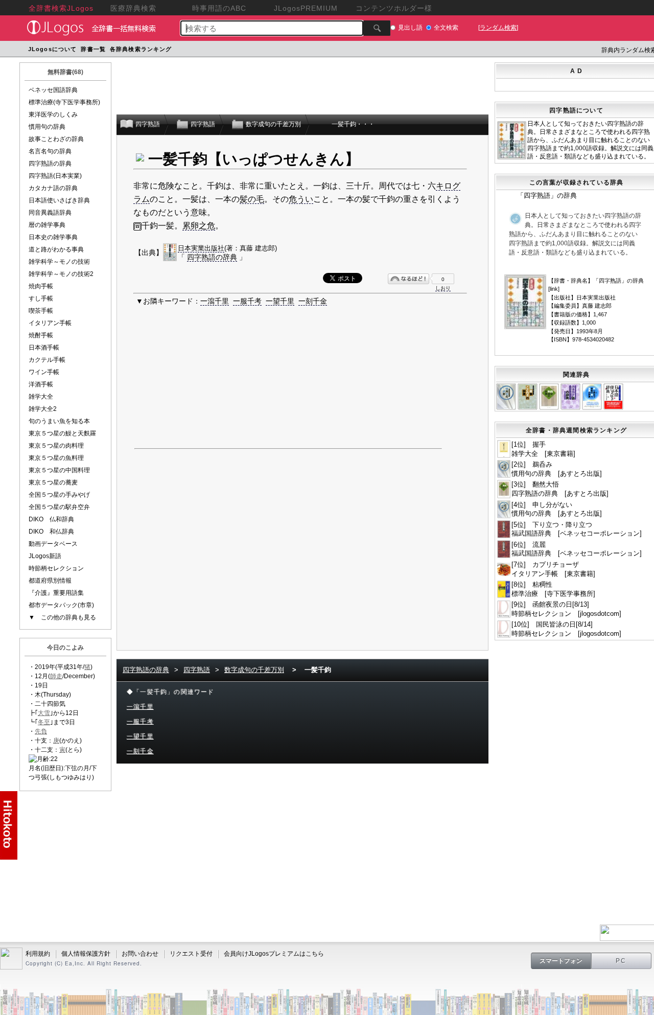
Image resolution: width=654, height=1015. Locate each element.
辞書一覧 (93, 49)
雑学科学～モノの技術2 (61, 274)
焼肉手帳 (41, 286)
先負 (41, 731)
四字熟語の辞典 (50, 163)
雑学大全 (41, 396)
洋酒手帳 (41, 384)
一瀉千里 (214, 301)
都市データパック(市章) (61, 605)
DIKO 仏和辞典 (51, 519)
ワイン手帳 (44, 372)
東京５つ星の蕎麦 (53, 482)
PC (621, 960)
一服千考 (247, 301)
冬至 (44, 722)
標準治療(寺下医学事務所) (64, 102)
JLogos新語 (45, 556)
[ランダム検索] (498, 27)
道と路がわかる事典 (56, 249)
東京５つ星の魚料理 (56, 458)
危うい (301, 199)
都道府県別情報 (50, 580)
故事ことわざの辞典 (56, 139)
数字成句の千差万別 (254, 670)
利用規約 (38, 953)
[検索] (376, 28)
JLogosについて (52, 49)
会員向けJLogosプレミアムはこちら (274, 953)
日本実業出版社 (201, 248)
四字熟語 (196, 670)
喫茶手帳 (41, 310)
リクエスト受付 (191, 953)
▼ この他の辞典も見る (62, 617)
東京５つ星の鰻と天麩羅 (62, 433)
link (554, 289)
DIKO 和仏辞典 (51, 531)
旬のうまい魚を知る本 (59, 421)
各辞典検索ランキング (141, 49)
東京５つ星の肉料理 (56, 445)
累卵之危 (198, 225)
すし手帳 (41, 298)
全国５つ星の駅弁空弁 (59, 507)
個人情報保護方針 (85, 953)
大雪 (44, 713)
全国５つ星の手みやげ (59, 494)
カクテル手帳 (47, 359)
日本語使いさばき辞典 (59, 200)
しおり (443, 288)
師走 (56, 676)
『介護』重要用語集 (56, 592)
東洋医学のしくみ (53, 114)
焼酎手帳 (41, 335)
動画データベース (53, 543)
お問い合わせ (140, 953)
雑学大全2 (43, 408)
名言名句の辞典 (50, 151)
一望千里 (280, 301)
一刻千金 (312, 301)
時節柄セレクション (56, 568)
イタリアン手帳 (50, 323)
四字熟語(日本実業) (55, 175)
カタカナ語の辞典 (53, 188)
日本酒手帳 (44, 347)
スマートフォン (561, 960)
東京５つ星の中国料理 (59, 470)
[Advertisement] (368, 50)
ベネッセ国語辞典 (53, 90)
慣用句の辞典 (47, 126)
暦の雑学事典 (47, 224)
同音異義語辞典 (50, 212)
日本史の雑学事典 (53, 237)
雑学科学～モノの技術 (59, 261)
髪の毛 (252, 199)
